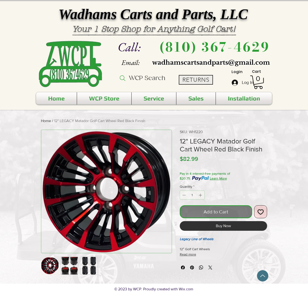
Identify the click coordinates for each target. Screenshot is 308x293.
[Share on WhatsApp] (201, 267)
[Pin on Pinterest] (192, 267)
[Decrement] (183, 195)
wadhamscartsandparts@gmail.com (211, 62)
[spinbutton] (192, 195)
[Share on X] (210, 267)
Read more (188, 254)
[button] (104, 98)
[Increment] (201, 195)
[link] (258, 82)
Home (46, 121)
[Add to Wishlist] (260, 211)
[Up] (262, 275)
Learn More (218, 178)
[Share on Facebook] (183, 267)
